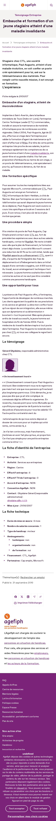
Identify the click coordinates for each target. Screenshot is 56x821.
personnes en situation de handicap (28, 658)
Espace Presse (9, 708)
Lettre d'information (12, 698)
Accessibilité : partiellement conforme (20, 717)
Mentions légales (10, 694)
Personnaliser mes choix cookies (28, 816)
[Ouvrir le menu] (4, 5)
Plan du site (7, 721)
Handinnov (7, 745)
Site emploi (7, 736)
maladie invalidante (39, 153)
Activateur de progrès (12, 740)
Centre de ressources (12, 689)
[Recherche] (51, 5)
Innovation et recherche (13, 750)
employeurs (41, 653)
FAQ (4, 680)
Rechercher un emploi (32, 577)
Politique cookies (10, 703)
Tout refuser (40, 808)
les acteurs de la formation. (23, 663)
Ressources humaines (12, 712)
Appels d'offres (9, 685)
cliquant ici (22, 788)
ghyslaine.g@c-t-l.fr (17, 500)
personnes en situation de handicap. (25, 643)
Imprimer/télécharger (30, 602)
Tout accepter (17, 808)
